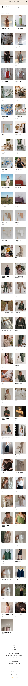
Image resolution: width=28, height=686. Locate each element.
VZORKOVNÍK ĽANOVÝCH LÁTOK (14, 655)
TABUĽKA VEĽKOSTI (14, 653)
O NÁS (14, 647)
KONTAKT (14, 649)
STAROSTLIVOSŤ (14, 657)
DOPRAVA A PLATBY (14, 661)
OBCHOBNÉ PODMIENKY (14, 663)
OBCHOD (14, 645)
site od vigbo (14, 682)
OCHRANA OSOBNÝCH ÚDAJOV (14, 665)
